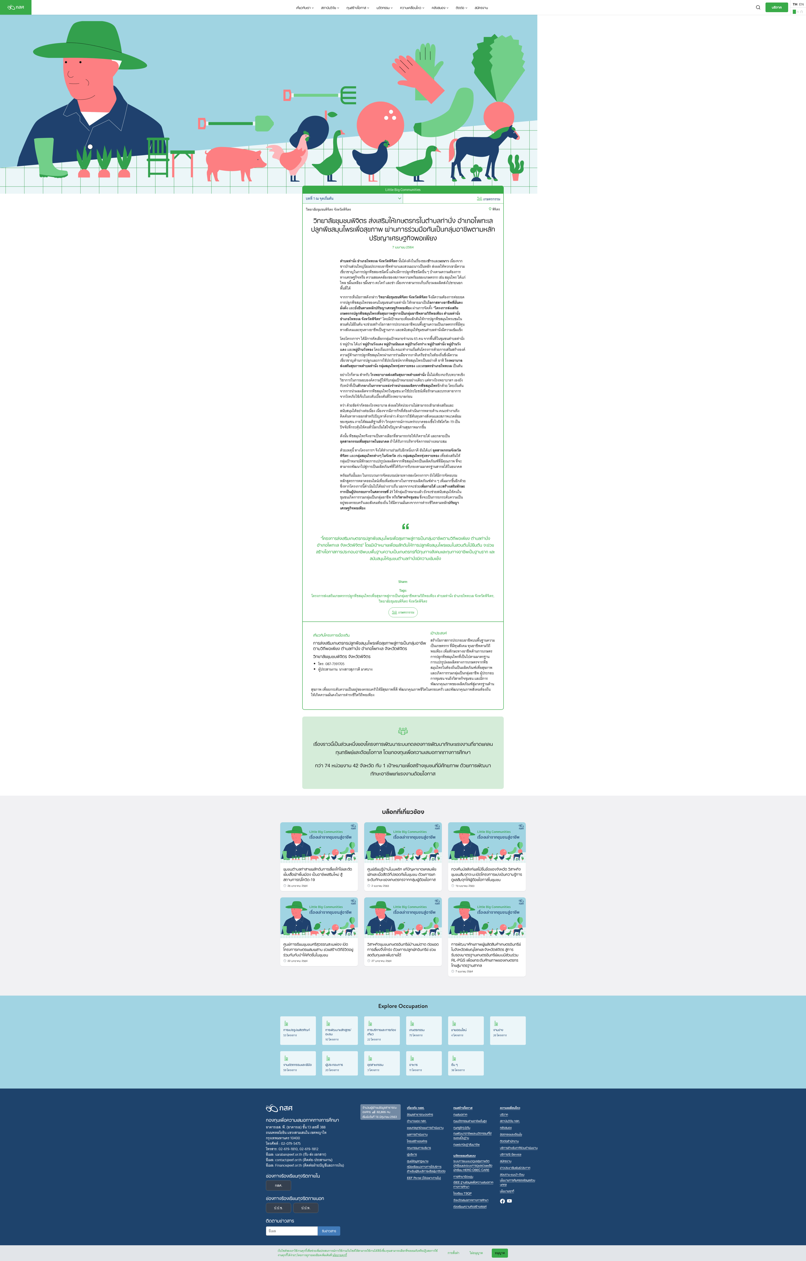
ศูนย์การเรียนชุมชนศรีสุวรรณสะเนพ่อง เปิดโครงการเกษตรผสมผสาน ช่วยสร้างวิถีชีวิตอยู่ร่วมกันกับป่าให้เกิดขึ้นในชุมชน (318, 949)
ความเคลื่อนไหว (410, 7)
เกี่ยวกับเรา (303, 7)
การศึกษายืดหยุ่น (463, 1176)
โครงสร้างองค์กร (417, 1141)
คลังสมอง (438, 7)
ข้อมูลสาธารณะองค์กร (420, 1114)
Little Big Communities (403, 190)
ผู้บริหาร (412, 1154)
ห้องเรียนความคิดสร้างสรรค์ (470, 1206)
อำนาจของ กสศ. (417, 1121)
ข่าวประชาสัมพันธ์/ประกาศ (515, 1167)
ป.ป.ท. (305, 1208)
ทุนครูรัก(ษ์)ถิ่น (461, 1127)
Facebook (502, 1201)
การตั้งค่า (453, 1253)
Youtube (509, 1201)
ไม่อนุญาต (476, 1253)
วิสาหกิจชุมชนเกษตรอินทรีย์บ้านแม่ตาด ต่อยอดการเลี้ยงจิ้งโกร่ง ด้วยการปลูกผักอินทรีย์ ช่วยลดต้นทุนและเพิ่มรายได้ (403, 949)
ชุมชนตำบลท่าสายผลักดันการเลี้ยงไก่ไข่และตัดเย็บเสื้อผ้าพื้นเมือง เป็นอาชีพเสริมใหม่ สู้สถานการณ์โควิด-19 (317, 874)
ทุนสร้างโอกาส (356, 7)
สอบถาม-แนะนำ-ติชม (512, 1174)
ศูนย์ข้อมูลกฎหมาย (417, 1161)
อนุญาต (500, 1253)
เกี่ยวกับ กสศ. (415, 1107)
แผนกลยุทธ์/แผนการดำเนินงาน (425, 1127)
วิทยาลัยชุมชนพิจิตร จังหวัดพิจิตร (403, 601)
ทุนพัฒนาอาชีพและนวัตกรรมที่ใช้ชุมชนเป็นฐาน (472, 1135)
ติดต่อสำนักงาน (509, 1141)
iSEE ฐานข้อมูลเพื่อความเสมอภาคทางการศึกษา (473, 1184)
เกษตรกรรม (491, 199)
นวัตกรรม (383, 7)
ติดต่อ (460, 7)
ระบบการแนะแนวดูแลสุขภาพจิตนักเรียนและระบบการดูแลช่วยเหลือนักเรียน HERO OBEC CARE (472, 1165)
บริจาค (777, 7)
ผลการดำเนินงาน (417, 1134)
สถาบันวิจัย (328, 7)
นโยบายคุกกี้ (339, 1255)
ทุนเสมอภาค (460, 1114)
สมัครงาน (481, 7)
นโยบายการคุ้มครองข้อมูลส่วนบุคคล (517, 1182)
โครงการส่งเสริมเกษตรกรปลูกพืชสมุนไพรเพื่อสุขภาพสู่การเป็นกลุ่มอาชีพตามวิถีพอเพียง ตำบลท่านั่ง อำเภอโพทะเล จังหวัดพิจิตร (402, 596)
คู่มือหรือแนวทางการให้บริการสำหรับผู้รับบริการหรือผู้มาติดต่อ (426, 1168)
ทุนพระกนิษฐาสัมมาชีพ (466, 1144)
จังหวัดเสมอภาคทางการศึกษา (470, 1200)
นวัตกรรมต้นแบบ (464, 1155)
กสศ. (278, 1185)
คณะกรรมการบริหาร (419, 1147)
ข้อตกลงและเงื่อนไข (511, 1134)
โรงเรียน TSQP (462, 1193)
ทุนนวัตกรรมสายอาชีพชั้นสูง (470, 1121)
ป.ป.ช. (278, 1208)
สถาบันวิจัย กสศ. (510, 1121)
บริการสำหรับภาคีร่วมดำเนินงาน (519, 1147)
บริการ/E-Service (510, 1154)
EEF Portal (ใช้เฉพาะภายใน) (424, 1177)
